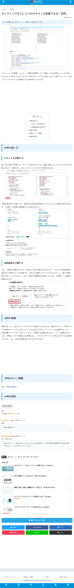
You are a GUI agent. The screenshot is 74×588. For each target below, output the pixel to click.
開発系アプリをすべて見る (37, 520)
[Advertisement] (37, 97)
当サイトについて (10, 577)
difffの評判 (33, 136)
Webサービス (13, 457)
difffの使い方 (34, 121)
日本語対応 (35, 457)
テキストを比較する (38, 124)
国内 (21, 457)
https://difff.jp (12, 387)
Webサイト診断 (28, 577)
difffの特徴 (33, 130)
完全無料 (27, 457)
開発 (5, 457)
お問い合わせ (64, 577)
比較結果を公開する (38, 127)
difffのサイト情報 (35, 133)
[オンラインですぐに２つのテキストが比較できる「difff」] (45, 420)
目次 (34, 116)
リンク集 (46, 577)
